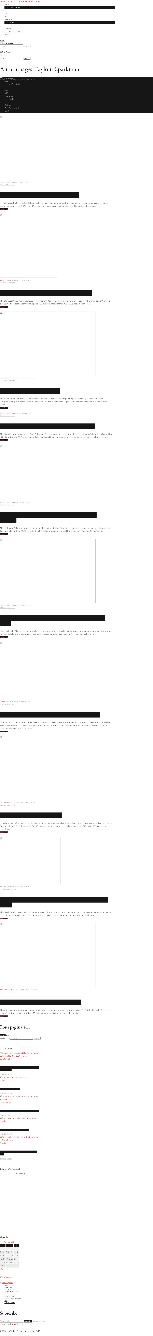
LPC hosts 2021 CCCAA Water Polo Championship (47, 426)
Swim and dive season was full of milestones (39, 195)
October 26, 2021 (24, 502)
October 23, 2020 (26, 701)
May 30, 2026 (6, 1115)
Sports (2, 182)
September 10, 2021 (25, 605)
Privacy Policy (16, 1324)
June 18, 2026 (6, 1093)
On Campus (4, 802)
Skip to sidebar (20, 1)
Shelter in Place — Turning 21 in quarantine (40, 1002)
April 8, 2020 (32, 989)
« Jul (2, 1269)
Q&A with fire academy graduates (31, 815)
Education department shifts (10, 1089)
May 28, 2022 (23, 182)
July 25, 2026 (6, 1075)
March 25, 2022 (24, 280)
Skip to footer (34, 1)
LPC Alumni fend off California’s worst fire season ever (50, 715)
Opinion (10, 989)
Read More (4, 209)
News (1, 886)
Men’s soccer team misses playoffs (30, 391)
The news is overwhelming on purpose (14, 1130)
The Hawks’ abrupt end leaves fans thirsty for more (46, 293)
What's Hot (5, 1059)
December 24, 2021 (28, 378)
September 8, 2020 (24, 886)
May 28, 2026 (6, 1134)
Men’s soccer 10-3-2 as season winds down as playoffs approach (48, 517)
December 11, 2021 (25, 413)
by (11, 182)
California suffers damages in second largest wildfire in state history (54, 902)
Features (2, 701)
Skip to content (7, 1)
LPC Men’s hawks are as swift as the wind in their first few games (52, 620)
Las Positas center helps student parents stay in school (19, 1111)
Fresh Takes (3, 378)
